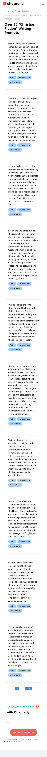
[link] (13, 3)
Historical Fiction (31, 16)
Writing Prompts (12, 16)
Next (29, 688)
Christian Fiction (12, 19)
